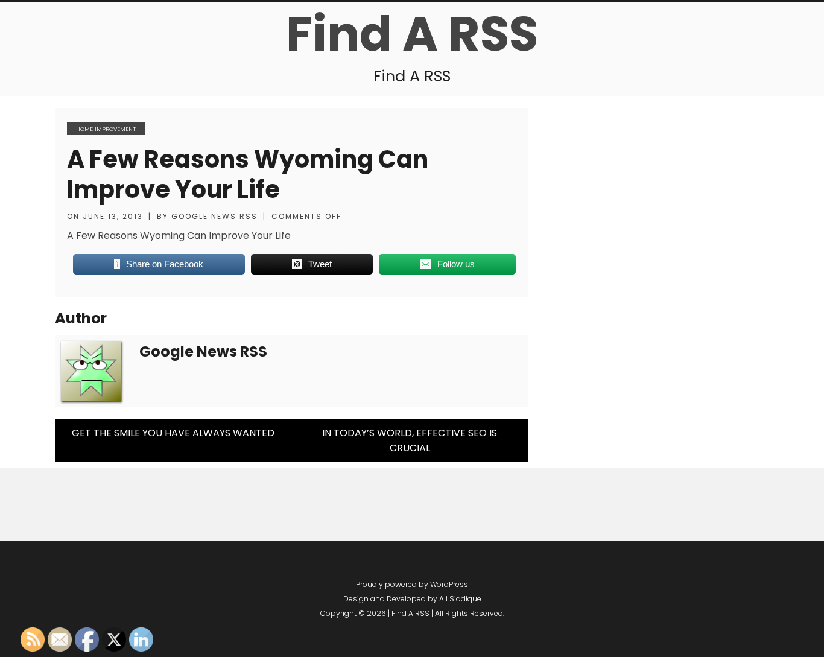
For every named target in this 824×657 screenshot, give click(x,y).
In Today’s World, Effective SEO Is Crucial (409, 440)
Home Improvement (106, 129)
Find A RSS (412, 34)
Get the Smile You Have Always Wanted (173, 433)
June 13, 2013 (113, 216)
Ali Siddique (460, 599)
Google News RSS (214, 216)
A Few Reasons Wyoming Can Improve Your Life (247, 174)
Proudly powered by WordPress (412, 584)
